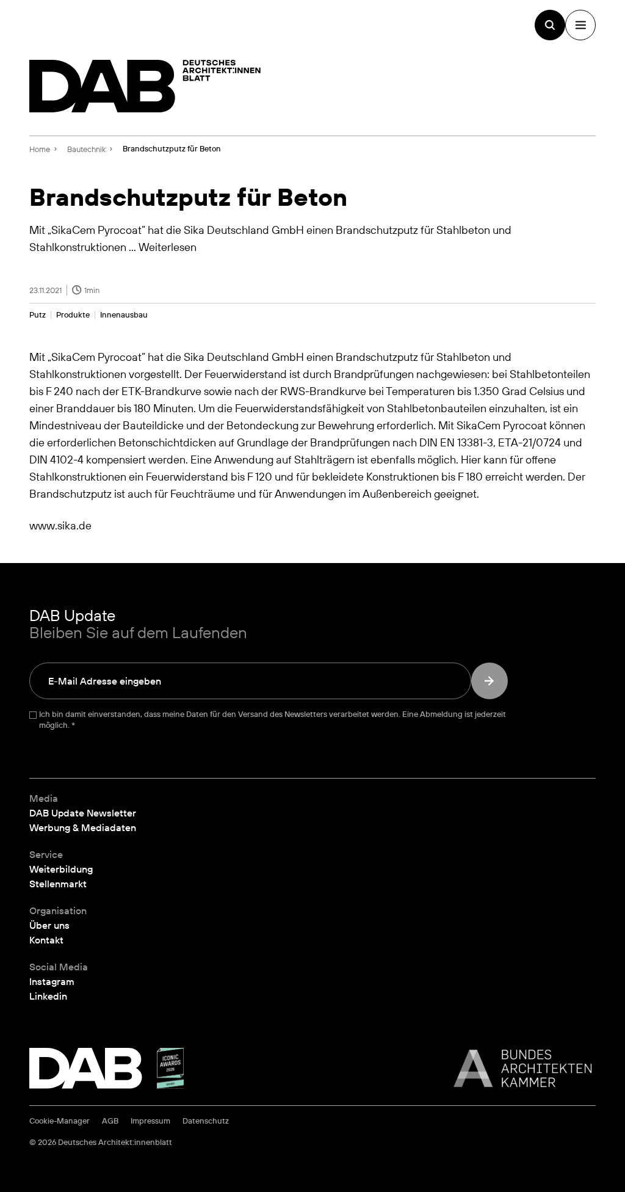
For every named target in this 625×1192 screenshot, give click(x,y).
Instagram (51, 981)
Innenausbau (124, 315)
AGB (110, 1121)
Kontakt (46, 939)
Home (39, 149)
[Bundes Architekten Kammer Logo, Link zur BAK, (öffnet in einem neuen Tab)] (516, 1068)
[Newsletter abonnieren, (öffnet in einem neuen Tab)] (489, 681)
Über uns (49, 925)
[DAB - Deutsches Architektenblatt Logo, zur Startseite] (145, 86)
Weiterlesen (168, 247)
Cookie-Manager (59, 1121)
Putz (37, 315)
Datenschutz (205, 1121)
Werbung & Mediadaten (82, 827)
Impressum (150, 1121)
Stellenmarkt (58, 883)
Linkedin (48, 996)
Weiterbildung (61, 869)
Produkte (73, 315)
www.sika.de (60, 525)
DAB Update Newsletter (82, 812)
